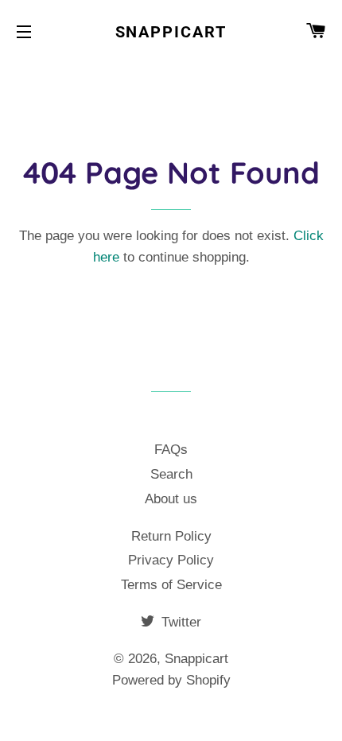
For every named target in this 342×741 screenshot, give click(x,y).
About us (171, 498)
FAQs (171, 449)
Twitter (179, 622)
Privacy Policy (171, 560)
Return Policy (171, 536)
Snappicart (171, 31)
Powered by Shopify (171, 680)
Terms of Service (171, 584)
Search (171, 474)
